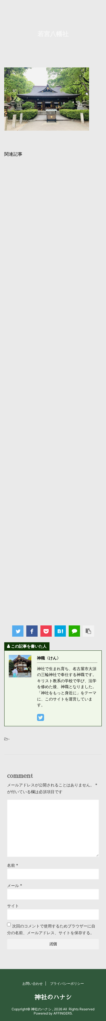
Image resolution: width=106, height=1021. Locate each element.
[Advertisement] (53, 389)
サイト (13, 905)
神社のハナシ (53, 997)
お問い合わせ (32, 983)
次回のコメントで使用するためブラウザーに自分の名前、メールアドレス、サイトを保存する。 (51, 929)
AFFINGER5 (62, 1013)
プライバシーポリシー (67, 983)
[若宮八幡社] (60, 631)
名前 (12, 865)
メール (14, 885)
